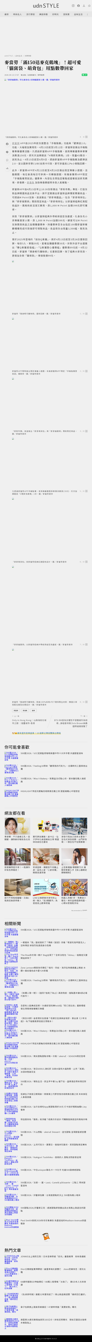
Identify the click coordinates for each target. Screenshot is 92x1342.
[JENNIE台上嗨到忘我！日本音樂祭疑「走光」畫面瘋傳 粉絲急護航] (11, 1260)
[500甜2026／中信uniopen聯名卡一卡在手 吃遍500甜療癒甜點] (11, 1173)
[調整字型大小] (7, 168)
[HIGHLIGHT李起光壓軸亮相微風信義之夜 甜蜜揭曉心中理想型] (11, 795)
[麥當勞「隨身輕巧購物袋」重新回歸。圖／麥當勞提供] (50, 285)
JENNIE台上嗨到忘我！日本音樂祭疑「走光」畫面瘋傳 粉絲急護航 (53, 1256)
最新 (6, 14)
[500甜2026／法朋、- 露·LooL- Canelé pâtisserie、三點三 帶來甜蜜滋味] (11, 1186)
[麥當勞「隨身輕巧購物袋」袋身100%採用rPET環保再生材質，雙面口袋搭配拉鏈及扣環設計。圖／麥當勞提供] (50, 674)
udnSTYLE (8, 56)
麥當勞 (16, 710)
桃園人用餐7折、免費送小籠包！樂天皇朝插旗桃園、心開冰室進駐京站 (74, 900)
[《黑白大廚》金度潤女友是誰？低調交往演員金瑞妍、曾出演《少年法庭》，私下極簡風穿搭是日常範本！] (11, 1022)
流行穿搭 (30, 14)
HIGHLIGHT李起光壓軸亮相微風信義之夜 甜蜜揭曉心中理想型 (50, 791)
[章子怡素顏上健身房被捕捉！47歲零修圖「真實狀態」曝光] (11, 1310)
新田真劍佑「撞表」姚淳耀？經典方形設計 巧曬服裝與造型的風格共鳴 (54, 1119)
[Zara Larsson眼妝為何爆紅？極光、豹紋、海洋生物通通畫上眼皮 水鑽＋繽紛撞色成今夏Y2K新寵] (11, 971)
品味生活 (78, 14)
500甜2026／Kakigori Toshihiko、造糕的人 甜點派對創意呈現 (51, 1157)
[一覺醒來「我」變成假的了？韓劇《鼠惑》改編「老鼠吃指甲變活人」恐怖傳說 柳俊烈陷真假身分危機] (11, 946)
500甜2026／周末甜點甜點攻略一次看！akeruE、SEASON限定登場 (53, 1056)
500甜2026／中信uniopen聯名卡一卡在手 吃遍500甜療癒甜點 (51, 1169)
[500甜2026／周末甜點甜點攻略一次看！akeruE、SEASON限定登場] (11, 1060)
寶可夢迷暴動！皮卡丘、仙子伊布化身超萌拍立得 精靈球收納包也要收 (46, 839)
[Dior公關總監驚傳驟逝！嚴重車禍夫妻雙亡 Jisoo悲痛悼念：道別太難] (11, 1272)
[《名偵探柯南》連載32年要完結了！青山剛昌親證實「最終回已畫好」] (11, 1298)
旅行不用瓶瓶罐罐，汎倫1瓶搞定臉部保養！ (16, 899)
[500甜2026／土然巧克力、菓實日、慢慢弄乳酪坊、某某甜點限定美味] (11, 1148)
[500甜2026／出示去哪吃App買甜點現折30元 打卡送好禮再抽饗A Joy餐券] (11, 1110)
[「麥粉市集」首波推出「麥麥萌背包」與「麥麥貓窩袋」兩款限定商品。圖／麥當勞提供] (50, 403)
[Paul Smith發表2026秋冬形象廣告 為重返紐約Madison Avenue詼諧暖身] (11, 1224)
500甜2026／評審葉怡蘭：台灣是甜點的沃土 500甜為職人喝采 (50, 1195)
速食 (33, 710)
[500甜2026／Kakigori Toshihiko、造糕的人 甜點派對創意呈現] (11, 1161)
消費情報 (28, 56)
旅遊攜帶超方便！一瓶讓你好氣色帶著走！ (17, 868)
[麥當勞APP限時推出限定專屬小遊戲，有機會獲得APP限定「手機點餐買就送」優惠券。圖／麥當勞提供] (50, 343)
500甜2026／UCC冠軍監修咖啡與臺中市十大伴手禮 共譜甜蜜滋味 (52, 753)
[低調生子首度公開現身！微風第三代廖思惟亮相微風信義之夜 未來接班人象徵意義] (11, 1097)
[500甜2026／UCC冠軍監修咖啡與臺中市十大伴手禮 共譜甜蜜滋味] (11, 757)
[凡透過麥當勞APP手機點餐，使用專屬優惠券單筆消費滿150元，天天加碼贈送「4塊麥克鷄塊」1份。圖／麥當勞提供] (50, 463)
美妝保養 (43, 14)
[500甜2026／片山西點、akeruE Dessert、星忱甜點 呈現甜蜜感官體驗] (11, 1135)
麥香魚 (25, 710)
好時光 (55, 14)
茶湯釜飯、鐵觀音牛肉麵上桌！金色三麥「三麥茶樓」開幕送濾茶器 (45, 870)
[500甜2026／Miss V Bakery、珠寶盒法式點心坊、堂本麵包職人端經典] (11, 782)
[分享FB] (7, 144)
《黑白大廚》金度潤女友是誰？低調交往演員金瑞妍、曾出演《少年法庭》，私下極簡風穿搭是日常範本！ (54, 1020)
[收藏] (7, 160)
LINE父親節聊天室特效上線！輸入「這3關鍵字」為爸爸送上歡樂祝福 (45, 900)
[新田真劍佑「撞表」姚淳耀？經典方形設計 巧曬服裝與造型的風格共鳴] (11, 1123)
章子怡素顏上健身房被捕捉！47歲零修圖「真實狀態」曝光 (48, 1306)
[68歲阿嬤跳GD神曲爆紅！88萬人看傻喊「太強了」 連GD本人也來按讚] (11, 1285)
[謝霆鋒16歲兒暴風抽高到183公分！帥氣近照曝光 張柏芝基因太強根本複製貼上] (11, 1323)
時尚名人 (17, 14)
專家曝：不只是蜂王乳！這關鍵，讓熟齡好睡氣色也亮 (17, 838)
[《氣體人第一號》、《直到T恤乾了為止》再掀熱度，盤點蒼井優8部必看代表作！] (11, 996)
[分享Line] (7, 152)
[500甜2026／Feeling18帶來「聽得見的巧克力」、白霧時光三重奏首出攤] (11, 769)
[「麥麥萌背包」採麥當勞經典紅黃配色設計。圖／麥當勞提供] (50, 528)
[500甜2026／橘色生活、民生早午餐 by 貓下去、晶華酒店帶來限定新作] (11, 1085)
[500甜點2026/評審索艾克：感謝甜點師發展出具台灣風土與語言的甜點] (11, 1211)
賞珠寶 (66, 14)
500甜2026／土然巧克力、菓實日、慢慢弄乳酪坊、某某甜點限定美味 (54, 1144)
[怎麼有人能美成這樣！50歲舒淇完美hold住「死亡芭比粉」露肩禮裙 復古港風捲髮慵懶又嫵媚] (11, 1009)
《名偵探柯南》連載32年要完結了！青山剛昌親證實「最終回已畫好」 (54, 1294)
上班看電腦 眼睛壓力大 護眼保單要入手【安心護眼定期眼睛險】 (74, 870)
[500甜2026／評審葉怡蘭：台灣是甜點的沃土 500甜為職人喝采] (11, 1199)
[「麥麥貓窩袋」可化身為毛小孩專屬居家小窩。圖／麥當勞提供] (46, 106)
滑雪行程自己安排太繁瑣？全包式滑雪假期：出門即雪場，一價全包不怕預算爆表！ (74, 839)
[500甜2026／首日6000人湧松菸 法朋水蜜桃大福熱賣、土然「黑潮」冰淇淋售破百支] (11, 1072)
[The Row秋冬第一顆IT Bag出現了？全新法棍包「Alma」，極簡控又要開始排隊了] (11, 958)
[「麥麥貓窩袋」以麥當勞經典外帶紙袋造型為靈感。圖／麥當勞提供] (50, 604)
